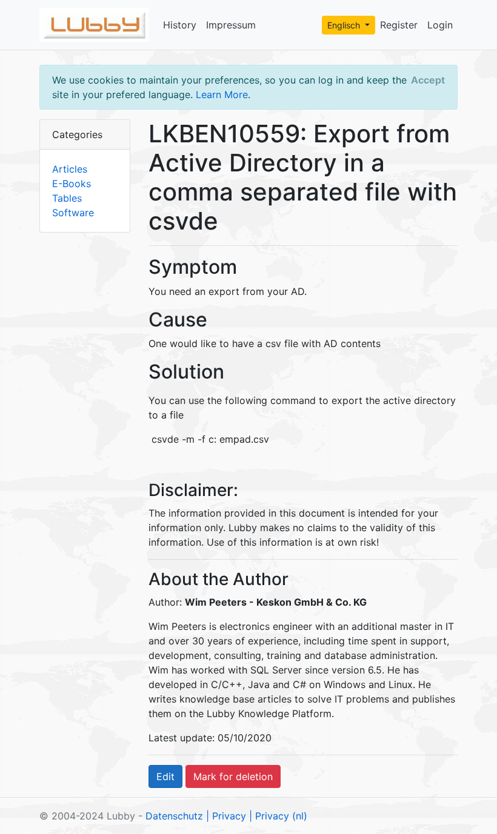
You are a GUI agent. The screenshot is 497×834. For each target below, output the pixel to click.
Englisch (344, 25)
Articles (69, 169)
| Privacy (226, 816)
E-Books (71, 183)
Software (73, 213)
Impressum (231, 25)
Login (440, 25)
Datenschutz (174, 816)
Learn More (222, 94)
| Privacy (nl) (278, 816)
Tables (67, 198)
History (179, 25)
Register (399, 25)
